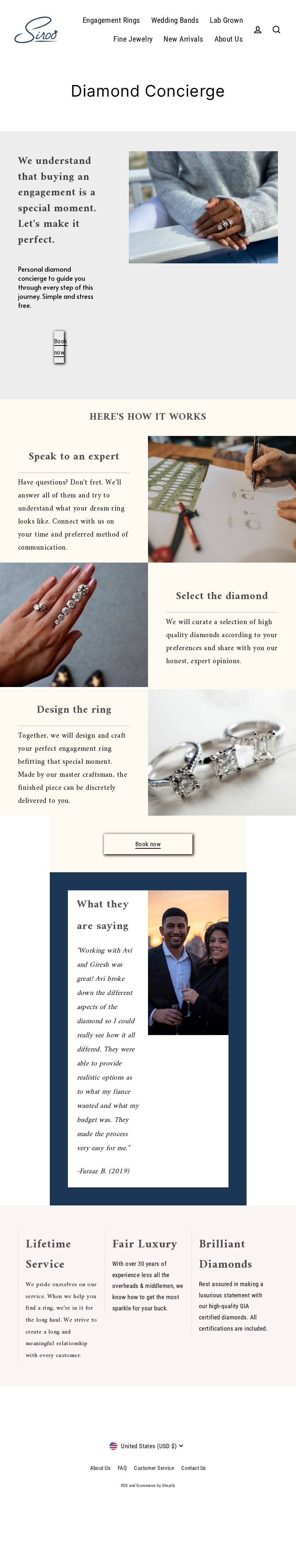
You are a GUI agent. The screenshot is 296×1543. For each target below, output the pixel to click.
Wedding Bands (175, 20)
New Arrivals (183, 39)
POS (124, 1485)
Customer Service (154, 1468)
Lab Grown (226, 20)
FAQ (122, 1468)
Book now (148, 844)
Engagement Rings (111, 20)
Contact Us (193, 1468)
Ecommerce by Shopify (155, 1485)
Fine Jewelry (133, 39)
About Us (228, 39)
